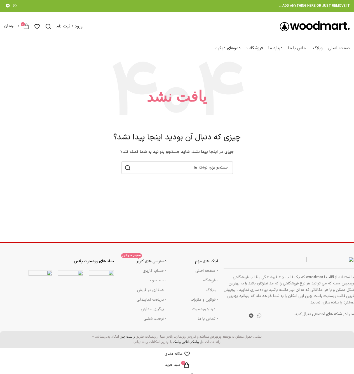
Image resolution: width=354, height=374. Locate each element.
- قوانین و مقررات (204, 300)
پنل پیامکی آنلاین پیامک (188, 342)
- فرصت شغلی (155, 319)
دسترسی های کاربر (144, 260)
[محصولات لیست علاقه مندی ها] (37, 26)
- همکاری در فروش (152, 290)
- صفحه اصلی (206, 271)
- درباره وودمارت (205, 309)
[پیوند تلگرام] (7, 6)
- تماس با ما (208, 319)
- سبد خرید (158, 280)
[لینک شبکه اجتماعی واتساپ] (14, 6)
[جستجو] (48, 26)
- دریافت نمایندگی (152, 300)
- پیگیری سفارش (154, 309)
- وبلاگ (212, 290)
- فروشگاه (210, 280)
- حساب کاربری (155, 271)
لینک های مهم (206, 261)
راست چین (127, 336)
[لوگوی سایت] (315, 26)
